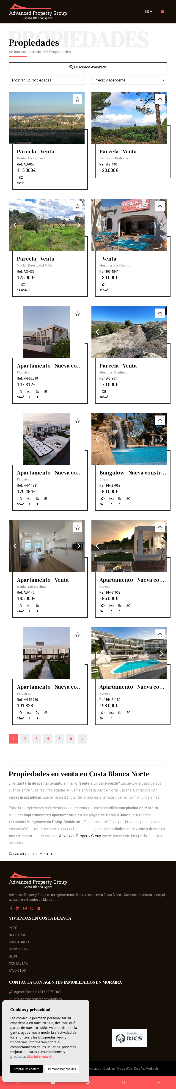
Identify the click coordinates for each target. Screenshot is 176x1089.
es (147, 11)
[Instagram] (25, 908)
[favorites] (17, 1083)
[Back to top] (158, 1083)
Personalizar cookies (62, 1069)
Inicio (13, 928)
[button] (47, 80)
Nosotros (17, 935)
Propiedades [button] (20, 942)
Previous (14, 118)
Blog (13, 956)
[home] (47, 11)
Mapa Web (124, 1068)
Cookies (109, 1068)
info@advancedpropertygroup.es (38, 999)
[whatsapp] (123, 1083)
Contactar (18, 963)
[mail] (53, 1083)
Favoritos (17, 970)
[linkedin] (38, 908)
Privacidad (93, 1068)
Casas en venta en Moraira (30, 853)
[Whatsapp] (32, 908)
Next (79, 118)
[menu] (162, 11)
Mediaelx (152, 1068)
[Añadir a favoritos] (77, 99)
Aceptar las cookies (26, 1069)
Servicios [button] (17, 949)
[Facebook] (11, 908)
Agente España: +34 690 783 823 (38, 992)
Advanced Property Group (80, 836)
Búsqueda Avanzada (90, 67)
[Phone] (88, 1083)
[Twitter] (18, 908)
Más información (40, 1056)
